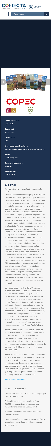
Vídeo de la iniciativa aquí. (15, 379)
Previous (3, 82)
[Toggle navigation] (5, 14)
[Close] (46, 72)
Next (47, 82)
